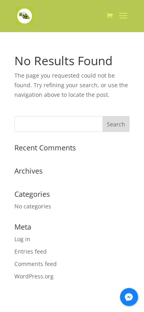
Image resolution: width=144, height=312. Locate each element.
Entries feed (30, 251)
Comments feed (35, 264)
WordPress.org (34, 276)
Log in (22, 239)
